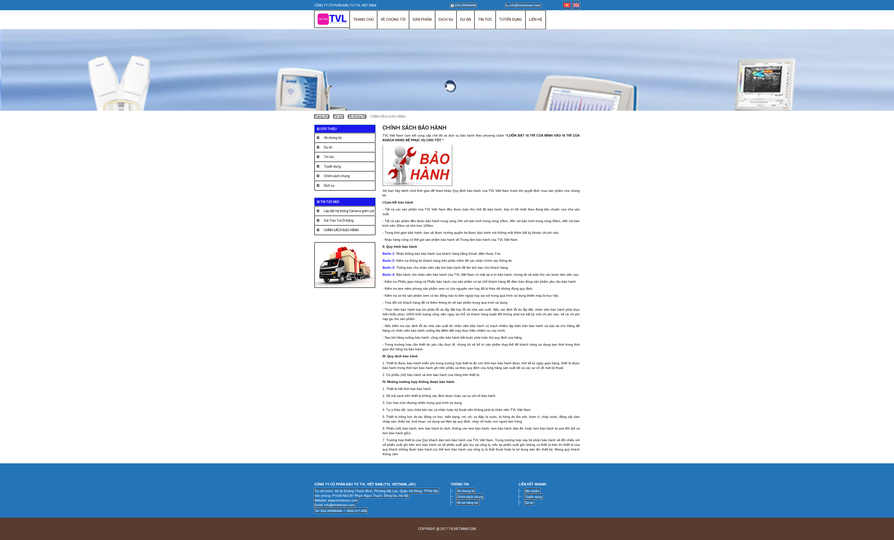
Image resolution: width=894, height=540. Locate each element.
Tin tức (485, 19)
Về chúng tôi (393, 19)
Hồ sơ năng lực (468, 502)
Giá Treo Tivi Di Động (339, 220)
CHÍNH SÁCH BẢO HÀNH (341, 230)
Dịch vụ (446, 19)
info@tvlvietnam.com (525, 5)
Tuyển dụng (510, 19)
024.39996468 (465, 5)
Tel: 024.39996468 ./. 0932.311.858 (340, 510)
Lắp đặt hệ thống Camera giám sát (349, 211)
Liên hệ (535, 19)
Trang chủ (363, 19)
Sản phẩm (422, 19)
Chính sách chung (337, 176)
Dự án (465, 19)
